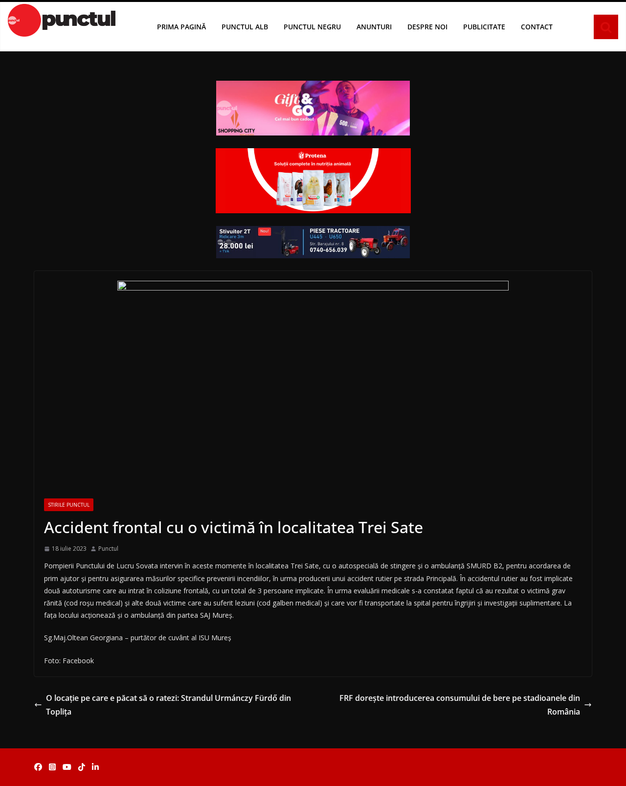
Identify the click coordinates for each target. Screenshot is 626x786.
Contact (537, 26)
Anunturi (374, 26)
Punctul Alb (245, 26)
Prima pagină (181, 26)
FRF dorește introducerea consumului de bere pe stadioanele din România (459, 705)
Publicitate (484, 26)
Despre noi (427, 26)
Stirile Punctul (68, 504)
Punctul (108, 548)
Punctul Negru (312, 26)
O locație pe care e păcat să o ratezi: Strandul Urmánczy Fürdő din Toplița (168, 705)
